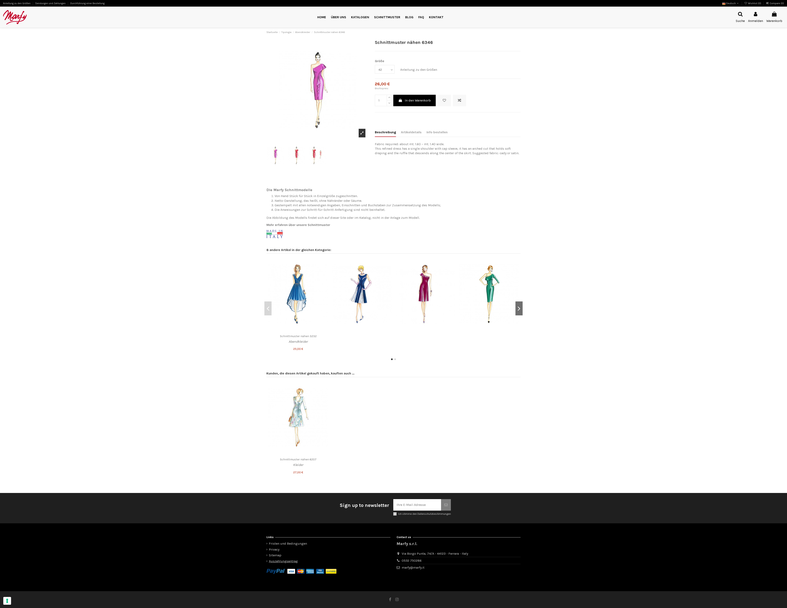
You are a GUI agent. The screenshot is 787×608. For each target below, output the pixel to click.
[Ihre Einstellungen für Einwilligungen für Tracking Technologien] (7, 601)
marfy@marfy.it (413, 567)
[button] (387, 17)
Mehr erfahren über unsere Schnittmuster (298, 225)
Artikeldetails (411, 132)
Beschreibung (385, 132)
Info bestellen (437, 132)
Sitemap (275, 555)
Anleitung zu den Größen (17, 3)
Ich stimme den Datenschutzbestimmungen (424, 513)
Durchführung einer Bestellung (87, 3)
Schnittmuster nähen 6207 (298, 459)
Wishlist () (754, 3)
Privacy (274, 549)
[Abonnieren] (446, 505)
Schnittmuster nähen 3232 (298, 336)
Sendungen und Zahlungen (50, 3)
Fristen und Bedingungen (288, 543)
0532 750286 (412, 560)
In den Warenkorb (418, 100)
